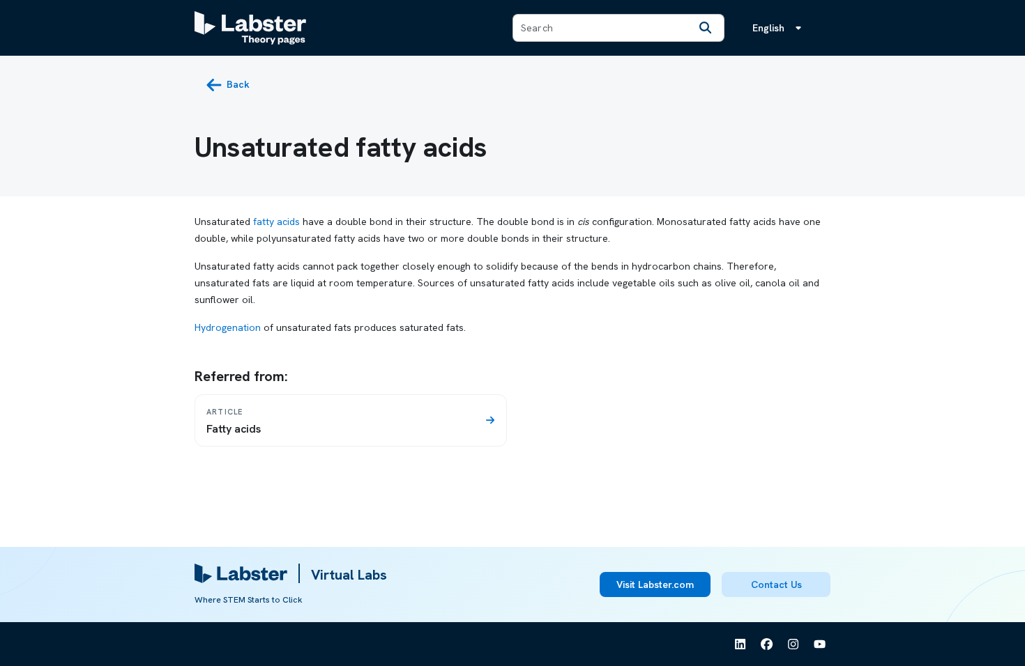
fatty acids (276, 221)
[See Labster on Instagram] (793, 644)
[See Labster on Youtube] (820, 644)
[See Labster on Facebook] (767, 644)
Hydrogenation (228, 327)
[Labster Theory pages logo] (250, 28)
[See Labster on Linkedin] (740, 644)
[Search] (705, 27)
